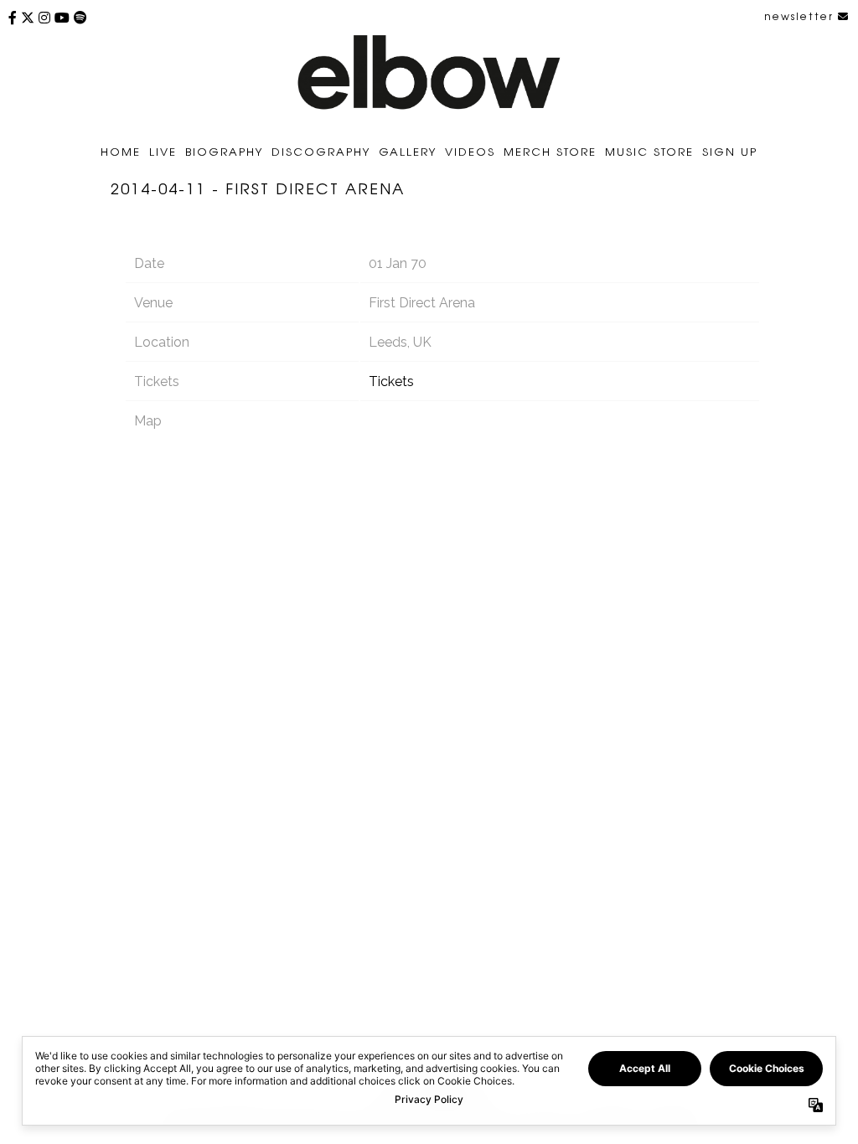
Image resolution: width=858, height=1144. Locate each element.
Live (163, 151)
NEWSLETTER (801, 15)
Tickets (391, 381)
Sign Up (729, 151)
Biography (224, 151)
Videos (470, 151)
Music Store (649, 151)
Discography (320, 151)
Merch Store (550, 151)
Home (121, 151)
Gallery (408, 151)
